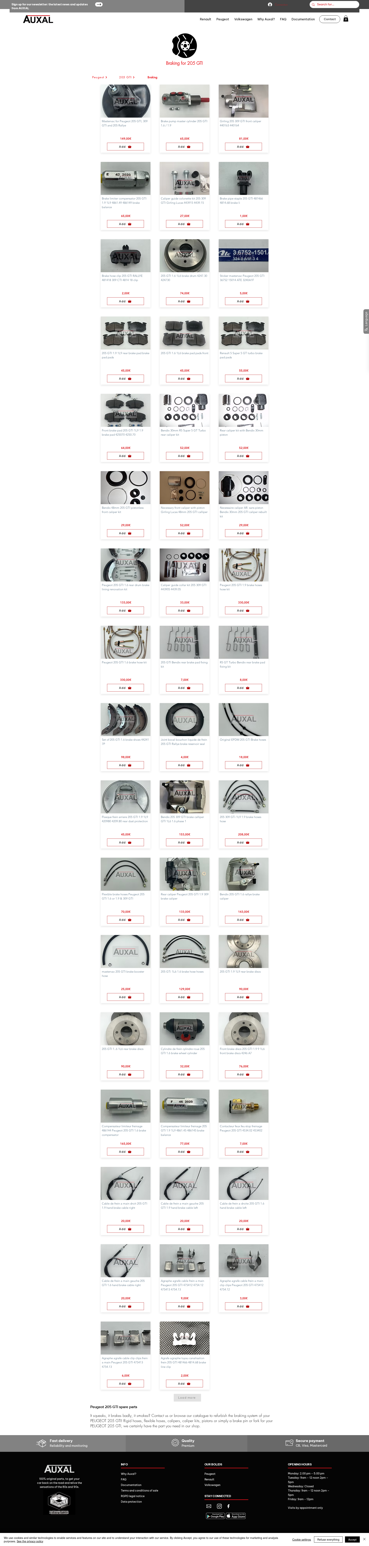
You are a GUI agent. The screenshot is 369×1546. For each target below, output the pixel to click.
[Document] (208, 1506)
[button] (345, 18)
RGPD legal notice (133, 1496)
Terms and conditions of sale (139, 1490)
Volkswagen (212, 1485)
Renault (209, 1479)
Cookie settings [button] (301, 1539)
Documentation (131, 1485)
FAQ (123, 1479)
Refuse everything (328, 1539)
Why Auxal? (128, 1474)
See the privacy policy (30, 1541)
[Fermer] (364, 1539)
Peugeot (209, 1474)
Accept (352, 1539)
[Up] (99, 4)
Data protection (131, 1501)
